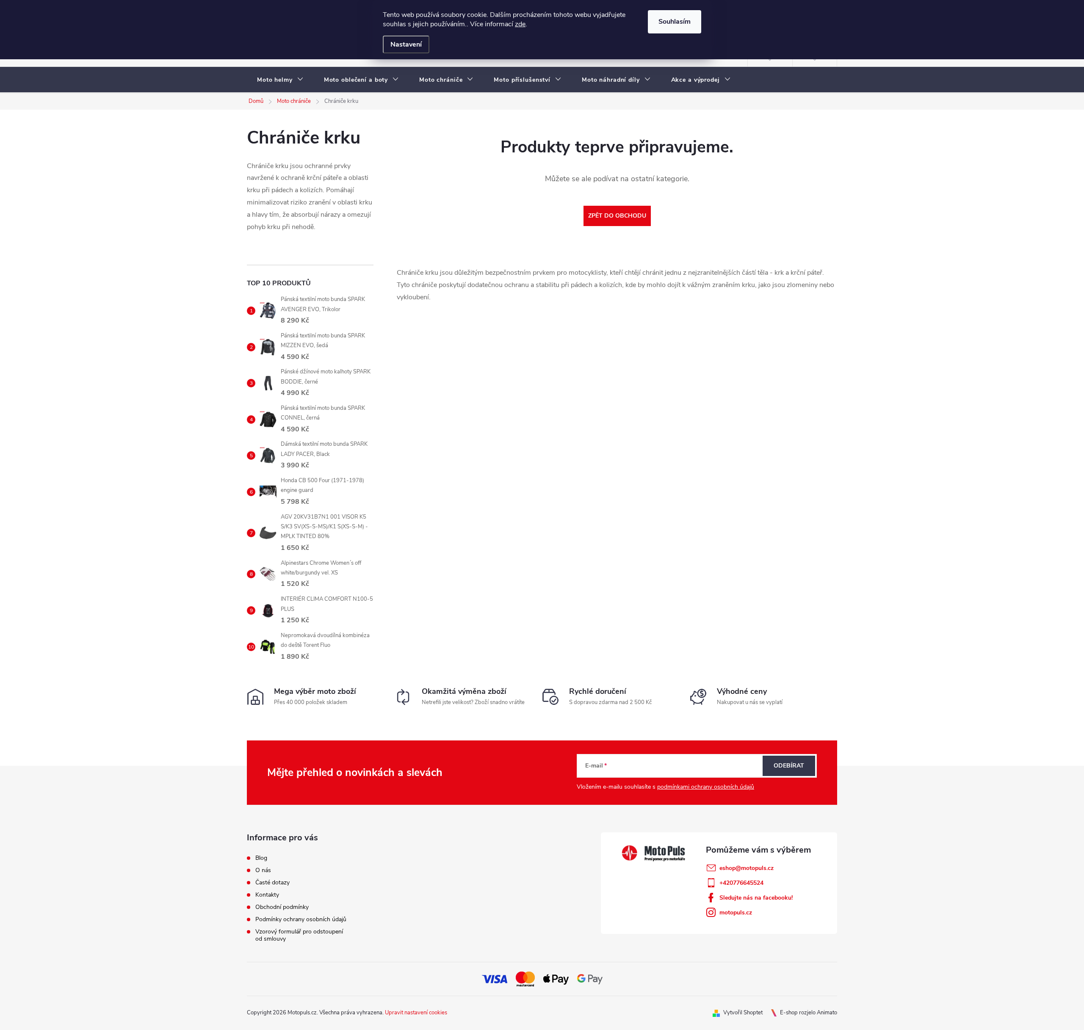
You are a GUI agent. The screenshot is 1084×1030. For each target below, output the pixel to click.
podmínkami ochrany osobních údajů (705, 787)
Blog (261, 858)
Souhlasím (674, 21)
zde (520, 24)
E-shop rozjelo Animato (808, 1012)
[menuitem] (280, 80)
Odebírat (789, 766)
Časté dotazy (272, 882)
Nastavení (406, 44)
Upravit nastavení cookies (416, 1012)
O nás (263, 870)
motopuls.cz (735, 912)
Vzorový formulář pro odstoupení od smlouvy (299, 935)
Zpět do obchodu (617, 216)
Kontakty (267, 895)
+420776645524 (741, 883)
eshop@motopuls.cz (746, 868)
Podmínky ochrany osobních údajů (300, 919)
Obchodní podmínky (282, 907)
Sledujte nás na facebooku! (756, 898)
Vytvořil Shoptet (743, 1012)
